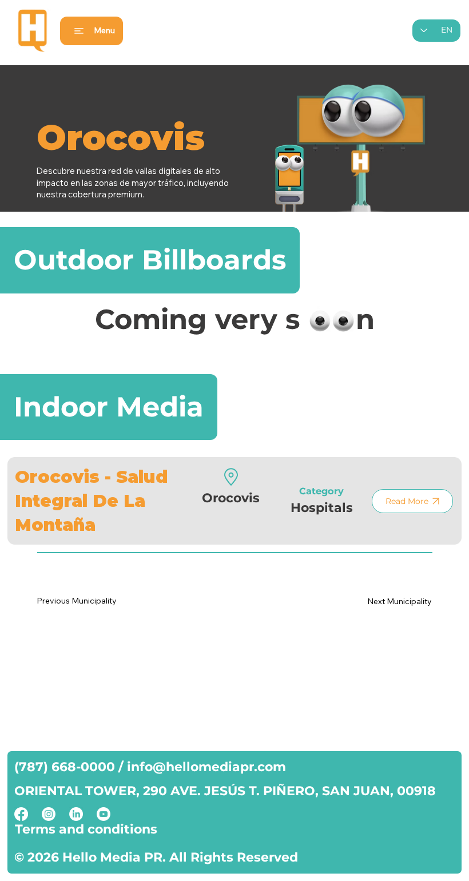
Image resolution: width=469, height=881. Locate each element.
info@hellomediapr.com (206, 767)
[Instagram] (48, 814)
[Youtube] (103, 814)
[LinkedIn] (76, 814)
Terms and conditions (86, 829)
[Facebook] (21, 814)
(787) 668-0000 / (70, 767)
